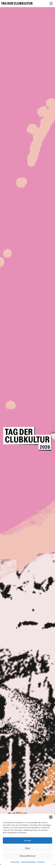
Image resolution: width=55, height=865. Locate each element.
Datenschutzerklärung (28, 862)
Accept (27, 840)
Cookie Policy (15, 862)
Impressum (41, 862)
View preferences (27, 856)
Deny (27, 848)
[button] (50, 817)
